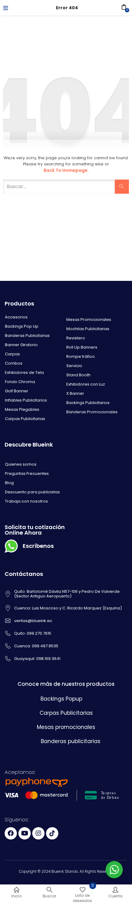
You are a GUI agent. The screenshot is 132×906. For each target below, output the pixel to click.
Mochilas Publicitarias (87, 329)
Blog (9, 483)
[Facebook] (11, 833)
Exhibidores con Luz (85, 384)
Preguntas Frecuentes (27, 473)
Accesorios (16, 317)
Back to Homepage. (66, 170)
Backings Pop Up (21, 326)
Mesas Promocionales (88, 319)
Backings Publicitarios (88, 403)
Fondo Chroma (20, 382)
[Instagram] (38, 833)
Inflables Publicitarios (26, 400)
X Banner (75, 393)
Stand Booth (78, 375)
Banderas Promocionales (92, 412)
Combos (13, 363)
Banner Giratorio (21, 345)
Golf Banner (16, 391)
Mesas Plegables (22, 409)
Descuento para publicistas (32, 492)
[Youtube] (24, 833)
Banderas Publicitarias (27, 335)
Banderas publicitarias (70, 741)
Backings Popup (61, 698)
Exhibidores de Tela (24, 372)
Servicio (74, 366)
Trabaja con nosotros (26, 501)
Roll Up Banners (81, 347)
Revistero (75, 338)
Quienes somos (21, 464)
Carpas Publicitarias (25, 419)
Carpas (12, 354)
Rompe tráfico (80, 356)
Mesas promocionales (66, 727)
